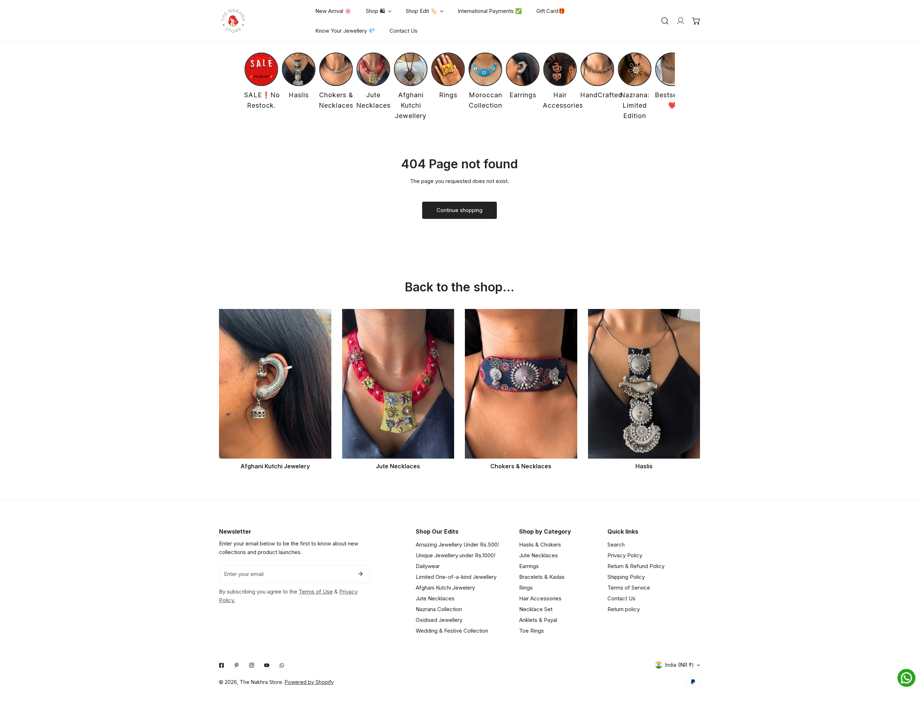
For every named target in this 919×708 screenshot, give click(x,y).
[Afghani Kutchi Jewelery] (275, 384)
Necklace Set (535, 609)
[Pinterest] (236, 665)
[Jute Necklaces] (398, 384)
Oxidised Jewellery (439, 619)
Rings (526, 587)
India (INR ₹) (679, 665)
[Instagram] (251, 665)
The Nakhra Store (261, 682)
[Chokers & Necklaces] (521, 384)
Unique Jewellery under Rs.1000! (455, 555)
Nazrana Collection (439, 609)
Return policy (623, 609)
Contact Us (621, 598)
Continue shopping (459, 210)
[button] (696, 21)
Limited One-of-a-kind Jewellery (456, 576)
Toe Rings (531, 630)
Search (616, 544)
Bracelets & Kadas (542, 576)
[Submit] (360, 573)
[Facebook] (221, 665)
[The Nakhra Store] (233, 20)
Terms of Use (316, 591)
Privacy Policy (624, 555)
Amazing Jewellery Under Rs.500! (457, 544)
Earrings (529, 566)
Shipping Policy (626, 576)
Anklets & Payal (538, 619)
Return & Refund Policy (635, 566)
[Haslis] (644, 384)
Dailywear (428, 566)
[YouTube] (266, 665)
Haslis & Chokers (540, 544)
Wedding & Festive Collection (452, 630)
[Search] (665, 21)
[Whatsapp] (281, 665)
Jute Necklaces (435, 598)
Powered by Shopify (309, 682)
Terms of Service (628, 587)
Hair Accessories (540, 598)
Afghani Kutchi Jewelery (445, 587)
